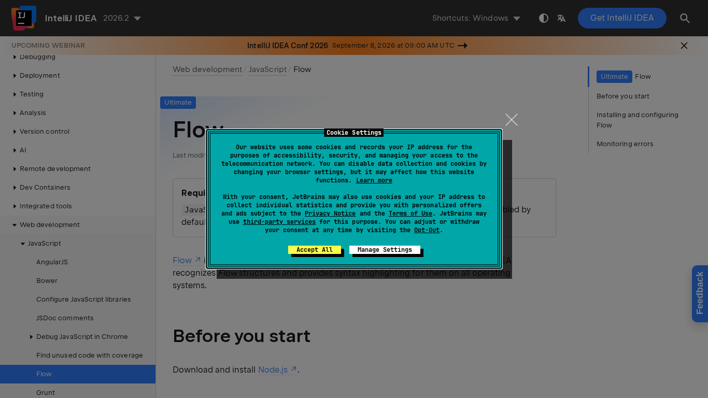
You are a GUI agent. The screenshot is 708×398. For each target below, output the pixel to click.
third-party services (279, 222)
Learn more (374, 180)
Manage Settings (385, 250)
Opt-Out (427, 230)
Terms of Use (410, 213)
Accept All (314, 250)
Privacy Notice (330, 213)
